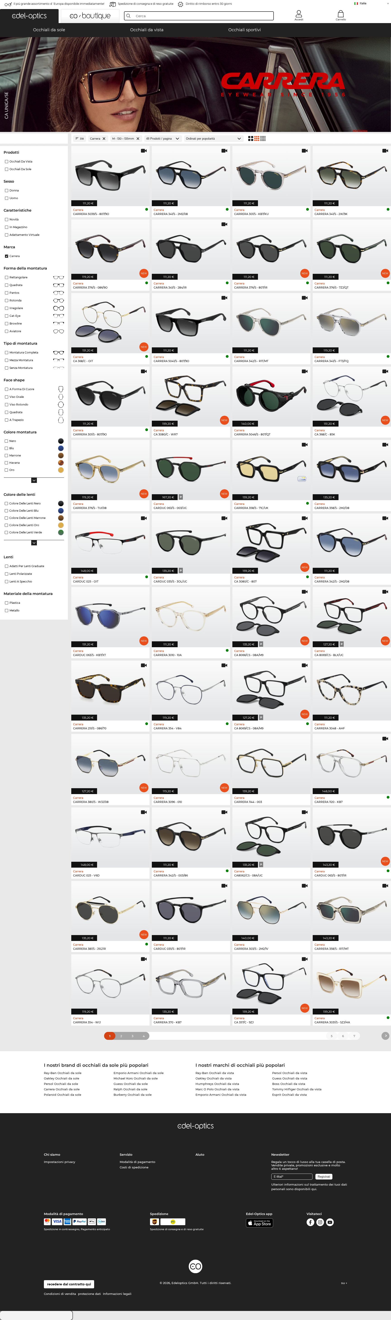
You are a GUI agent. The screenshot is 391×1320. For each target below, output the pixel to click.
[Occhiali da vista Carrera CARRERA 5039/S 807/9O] (110, 173)
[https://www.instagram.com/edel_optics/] (320, 1223)
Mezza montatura (21, 360)
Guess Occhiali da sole (131, 1084)
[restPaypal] (79, 1221)
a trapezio (17, 420)
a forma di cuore (22, 389)
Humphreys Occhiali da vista (217, 1084)
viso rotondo (19, 404)
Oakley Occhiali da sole (61, 1078)
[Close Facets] (34, 139)
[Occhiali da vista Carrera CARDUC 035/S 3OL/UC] (191, 541)
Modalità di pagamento (137, 1162)
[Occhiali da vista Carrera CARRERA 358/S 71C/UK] (271, 467)
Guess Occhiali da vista (289, 1078)
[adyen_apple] (92, 1221)
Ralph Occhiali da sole (130, 1089)
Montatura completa (24, 352)
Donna (14, 190)
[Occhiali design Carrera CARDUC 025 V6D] (110, 835)
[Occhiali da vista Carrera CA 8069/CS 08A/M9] (271, 688)
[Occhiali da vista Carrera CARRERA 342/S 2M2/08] (352, 541)
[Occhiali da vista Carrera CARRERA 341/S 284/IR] (191, 247)
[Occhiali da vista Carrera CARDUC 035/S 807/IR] (191, 908)
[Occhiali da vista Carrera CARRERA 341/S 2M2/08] (191, 173)
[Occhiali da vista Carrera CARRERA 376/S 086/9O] (110, 247)
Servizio (126, 1155)
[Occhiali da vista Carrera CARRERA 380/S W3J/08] (110, 761)
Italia (363, 3)
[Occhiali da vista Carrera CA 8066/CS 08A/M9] (271, 614)
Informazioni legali (117, 1294)
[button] (29, 16)
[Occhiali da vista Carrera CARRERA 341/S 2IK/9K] (352, 173)
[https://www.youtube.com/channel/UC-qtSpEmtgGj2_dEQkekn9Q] (330, 1223)
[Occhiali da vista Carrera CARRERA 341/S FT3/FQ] (352, 320)
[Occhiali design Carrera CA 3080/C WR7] (191, 394)
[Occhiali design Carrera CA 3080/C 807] (271, 541)
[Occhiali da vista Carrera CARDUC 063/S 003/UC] (191, 467)
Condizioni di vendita (60, 1294)
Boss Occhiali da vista (288, 1084)
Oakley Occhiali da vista (214, 1078)
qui (313, 1189)
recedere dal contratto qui (69, 1284)
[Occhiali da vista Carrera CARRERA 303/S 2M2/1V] (271, 908)
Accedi (299, 19)
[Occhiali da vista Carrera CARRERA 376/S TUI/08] (110, 467)
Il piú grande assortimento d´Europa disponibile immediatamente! (59, 3)
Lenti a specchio (21, 581)
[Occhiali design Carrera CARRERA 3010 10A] (191, 614)
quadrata (16, 412)
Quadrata (16, 285)
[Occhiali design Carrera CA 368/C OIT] (110, 320)
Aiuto (200, 1155)
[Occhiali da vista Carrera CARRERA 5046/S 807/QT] (271, 394)
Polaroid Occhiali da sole (62, 1094)
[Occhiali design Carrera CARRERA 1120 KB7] (352, 761)
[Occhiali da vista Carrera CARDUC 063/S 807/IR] (352, 835)
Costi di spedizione (134, 1167)
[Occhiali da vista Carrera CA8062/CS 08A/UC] (271, 835)
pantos (14, 292)
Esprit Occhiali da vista (289, 1094)
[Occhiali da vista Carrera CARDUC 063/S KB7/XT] (110, 614)
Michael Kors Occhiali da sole (136, 1078)
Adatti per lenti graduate (27, 566)
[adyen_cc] (47, 1221)
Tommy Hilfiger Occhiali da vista (297, 1089)
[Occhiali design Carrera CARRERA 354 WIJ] (110, 982)
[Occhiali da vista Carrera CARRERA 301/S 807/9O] (110, 394)
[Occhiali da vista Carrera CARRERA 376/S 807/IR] (271, 247)
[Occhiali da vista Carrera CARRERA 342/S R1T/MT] (271, 320)
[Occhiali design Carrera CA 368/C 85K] (352, 394)
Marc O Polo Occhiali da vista (217, 1089)
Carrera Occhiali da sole (62, 1089)
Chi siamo (52, 1155)
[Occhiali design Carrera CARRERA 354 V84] (191, 688)
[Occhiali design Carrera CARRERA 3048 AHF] (352, 688)
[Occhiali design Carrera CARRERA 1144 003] (271, 761)
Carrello (341, 19)
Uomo (14, 198)
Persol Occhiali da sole (61, 1084)
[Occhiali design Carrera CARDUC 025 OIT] (110, 541)
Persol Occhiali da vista (289, 1073)
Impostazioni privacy (59, 1162)
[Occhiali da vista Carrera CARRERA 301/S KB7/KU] (271, 173)
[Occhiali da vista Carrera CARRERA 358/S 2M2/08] (352, 467)
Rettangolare (18, 277)
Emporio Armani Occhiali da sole (139, 1073)
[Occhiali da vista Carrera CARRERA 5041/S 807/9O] (191, 320)
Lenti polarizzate (21, 573)
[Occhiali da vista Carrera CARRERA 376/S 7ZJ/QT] (352, 247)
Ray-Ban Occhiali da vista (215, 1073)
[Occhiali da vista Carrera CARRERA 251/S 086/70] (110, 688)
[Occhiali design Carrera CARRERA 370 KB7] (191, 982)
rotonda (15, 300)
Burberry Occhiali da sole (133, 1094)
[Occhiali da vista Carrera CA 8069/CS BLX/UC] (352, 614)
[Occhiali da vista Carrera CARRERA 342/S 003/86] (191, 835)
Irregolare (16, 308)
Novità (14, 219)
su (343, 1283)
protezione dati (89, 1294)
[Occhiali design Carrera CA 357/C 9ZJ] (271, 982)
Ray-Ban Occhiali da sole (62, 1073)
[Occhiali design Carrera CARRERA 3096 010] (191, 761)
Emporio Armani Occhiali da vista (221, 1094)
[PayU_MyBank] (101, 1221)
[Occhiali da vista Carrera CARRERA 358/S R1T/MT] (352, 908)
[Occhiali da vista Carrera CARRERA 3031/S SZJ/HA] (352, 982)
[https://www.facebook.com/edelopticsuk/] (310, 1223)
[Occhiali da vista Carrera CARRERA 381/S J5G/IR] (110, 908)
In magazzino (18, 227)
